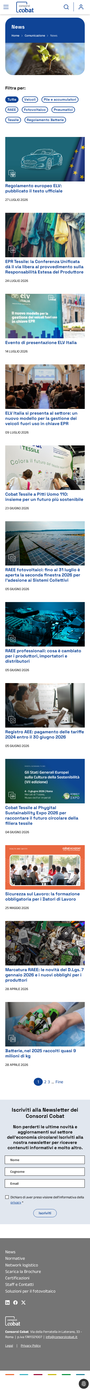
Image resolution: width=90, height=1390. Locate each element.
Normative (15, 1258)
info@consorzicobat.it (62, 1337)
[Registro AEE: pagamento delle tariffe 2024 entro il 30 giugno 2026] (45, 705)
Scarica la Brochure (23, 1271)
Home (15, 35)
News (10, 1251)
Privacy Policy (31, 1345)
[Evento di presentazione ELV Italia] (45, 316)
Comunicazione (35, 35)
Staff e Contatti (19, 1284)
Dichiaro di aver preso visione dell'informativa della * (47, 1199)
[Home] (21, 7)
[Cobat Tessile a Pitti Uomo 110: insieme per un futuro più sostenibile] (45, 467)
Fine (59, 1081)
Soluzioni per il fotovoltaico (30, 1291)
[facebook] (17, 1302)
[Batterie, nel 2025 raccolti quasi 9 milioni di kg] (45, 1024)
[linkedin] (9, 1302)
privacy (15, 1202)
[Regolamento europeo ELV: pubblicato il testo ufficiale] (45, 159)
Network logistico (21, 1264)
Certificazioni (17, 1277)
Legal (9, 1345)
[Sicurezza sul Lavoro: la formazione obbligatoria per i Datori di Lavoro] (45, 867)
